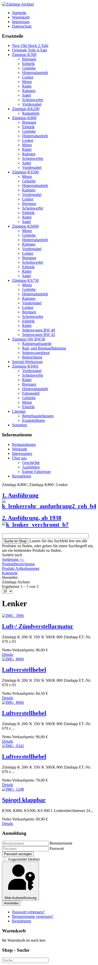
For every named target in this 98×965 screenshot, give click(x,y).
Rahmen (28, 91)
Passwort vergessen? (28, 912)
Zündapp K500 (24, 54)
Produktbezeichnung (18, 564)
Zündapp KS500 (25, 172)
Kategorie (10, 573)
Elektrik (28, 63)
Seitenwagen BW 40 (38, 330)
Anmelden (11, 903)
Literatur (19, 411)
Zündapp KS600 (25, 226)
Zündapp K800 (24, 118)
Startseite (19, 13)
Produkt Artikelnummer (20, 568)
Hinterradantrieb (35, 73)
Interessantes (22, 453)
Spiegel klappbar (24, 800)
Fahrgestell (30, 393)
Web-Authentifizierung (20, 898)
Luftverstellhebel (24, 669)
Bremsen (29, 59)
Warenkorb (21, 17)
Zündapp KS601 (25, 366)
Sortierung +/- (13, 559)
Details (7, 654)
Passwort (57, 848)
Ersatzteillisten (33, 420)
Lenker (27, 77)
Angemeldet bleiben (24, 859)
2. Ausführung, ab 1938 (31, 518)
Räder (27, 86)
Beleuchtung (32, 357)
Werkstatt (19, 449)
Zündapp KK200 (25, 109)
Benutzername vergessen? (32, 916)
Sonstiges (19, 425)
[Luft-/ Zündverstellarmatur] (13, 615)
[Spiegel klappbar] (13, 789)
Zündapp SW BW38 (28, 339)
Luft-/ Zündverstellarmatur (37, 626)
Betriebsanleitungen (38, 416)
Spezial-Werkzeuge (27, 362)
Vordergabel (31, 104)
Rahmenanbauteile (37, 343)
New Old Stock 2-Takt (30, 45)
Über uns (19, 458)
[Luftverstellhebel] (13, 659)
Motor (27, 82)
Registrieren (21, 476)
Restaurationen (24, 444)
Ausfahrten (31, 467)
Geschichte (31, 462)
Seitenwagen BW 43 (38, 334)
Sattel (26, 95)
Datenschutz (22, 26)
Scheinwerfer (32, 100)
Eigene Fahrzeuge (36, 471)
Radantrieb (30, 113)
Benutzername (61, 843)
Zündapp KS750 (25, 280)
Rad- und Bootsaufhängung (44, 348)
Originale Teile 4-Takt (29, 50)
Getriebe (29, 68)
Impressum (20, 22)
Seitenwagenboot (36, 353)
